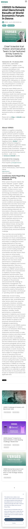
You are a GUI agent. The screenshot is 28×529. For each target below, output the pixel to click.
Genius (15, 141)
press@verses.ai (16, 162)
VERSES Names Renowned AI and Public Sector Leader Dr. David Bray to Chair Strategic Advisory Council (13, 471)
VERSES (6, 22)
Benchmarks (11, 25)
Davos (4, 25)
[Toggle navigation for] (14, 488)
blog (12, 117)
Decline (14, 523)
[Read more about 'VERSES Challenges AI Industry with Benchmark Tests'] (14, 397)
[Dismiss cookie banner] (23, 494)
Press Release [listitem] (7, 412)
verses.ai (7, 156)
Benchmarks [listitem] (16, 412)
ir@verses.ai (5, 171)
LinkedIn (19, 117)
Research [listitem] (6, 447)
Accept (14, 519)
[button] (26, 1)
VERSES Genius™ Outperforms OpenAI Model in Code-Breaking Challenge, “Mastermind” (13, 440)
